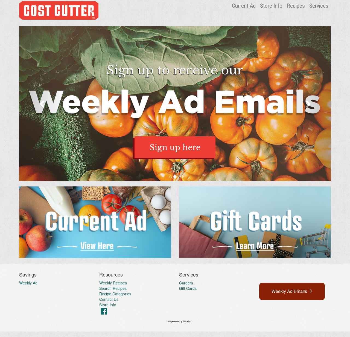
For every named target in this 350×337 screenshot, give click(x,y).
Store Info (271, 5)
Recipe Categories (115, 293)
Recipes (296, 5)
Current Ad (244, 5)
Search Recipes (113, 288)
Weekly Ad (28, 283)
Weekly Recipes (113, 283)
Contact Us (108, 299)
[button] (42, 103)
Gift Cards (188, 288)
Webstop (187, 321)
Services (318, 5)
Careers (186, 283)
